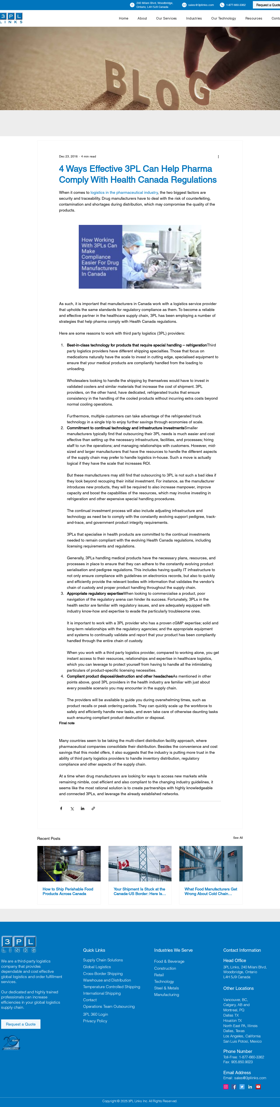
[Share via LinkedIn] (82, 808)
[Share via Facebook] (61, 808)
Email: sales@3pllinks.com (244, 1077)
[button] (166, 18)
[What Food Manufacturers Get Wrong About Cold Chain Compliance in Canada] (211, 863)
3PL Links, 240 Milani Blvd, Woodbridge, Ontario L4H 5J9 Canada (245, 972)
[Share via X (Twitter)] (72, 808)
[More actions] (218, 156)
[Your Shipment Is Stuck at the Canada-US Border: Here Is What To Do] (140, 863)
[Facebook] (233, 1086)
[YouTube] (258, 1086)
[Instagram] (225, 1086)
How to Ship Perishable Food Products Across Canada (68, 891)
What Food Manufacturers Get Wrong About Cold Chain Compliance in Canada (211, 891)
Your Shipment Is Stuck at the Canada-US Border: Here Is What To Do (139, 891)
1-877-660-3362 (251, 1057)
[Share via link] (93, 808)
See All (238, 837)
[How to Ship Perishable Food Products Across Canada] (69, 863)
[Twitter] (242, 1086)
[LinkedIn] (250, 1086)
